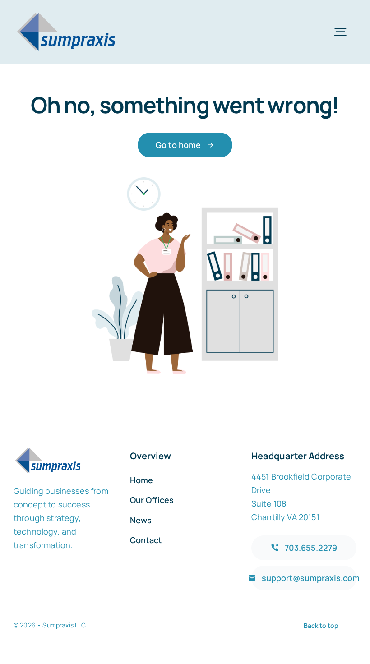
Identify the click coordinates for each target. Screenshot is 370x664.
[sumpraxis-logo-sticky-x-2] (66, 13)
